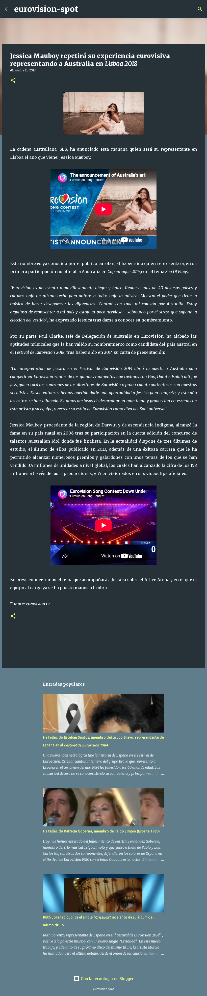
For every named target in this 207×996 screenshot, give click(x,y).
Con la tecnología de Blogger (107, 978)
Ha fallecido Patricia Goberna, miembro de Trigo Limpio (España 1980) (101, 831)
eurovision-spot (46, 9)
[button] (13, 80)
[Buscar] (85, 9)
